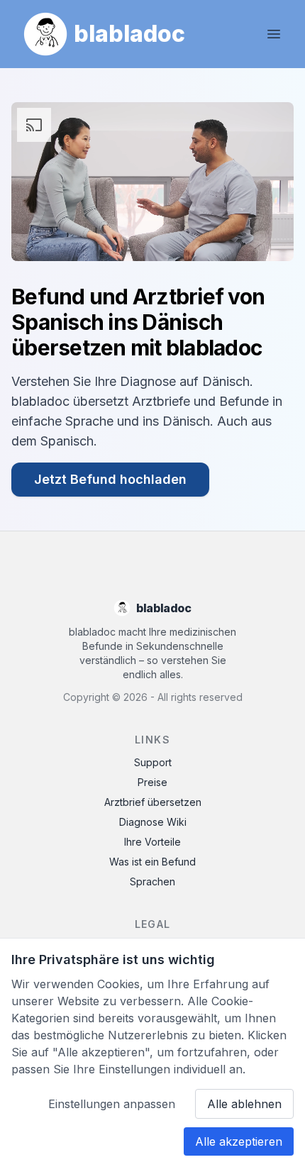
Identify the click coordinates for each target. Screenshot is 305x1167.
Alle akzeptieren (238, 1141)
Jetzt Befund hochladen (110, 479)
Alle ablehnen (244, 1104)
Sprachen (152, 881)
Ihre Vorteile (152, 842)
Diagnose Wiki (153, 822)
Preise (152, 782)
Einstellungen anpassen (111, 1104)
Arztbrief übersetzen (152, 802)
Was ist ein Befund (152, 862)
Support (153, 762)
